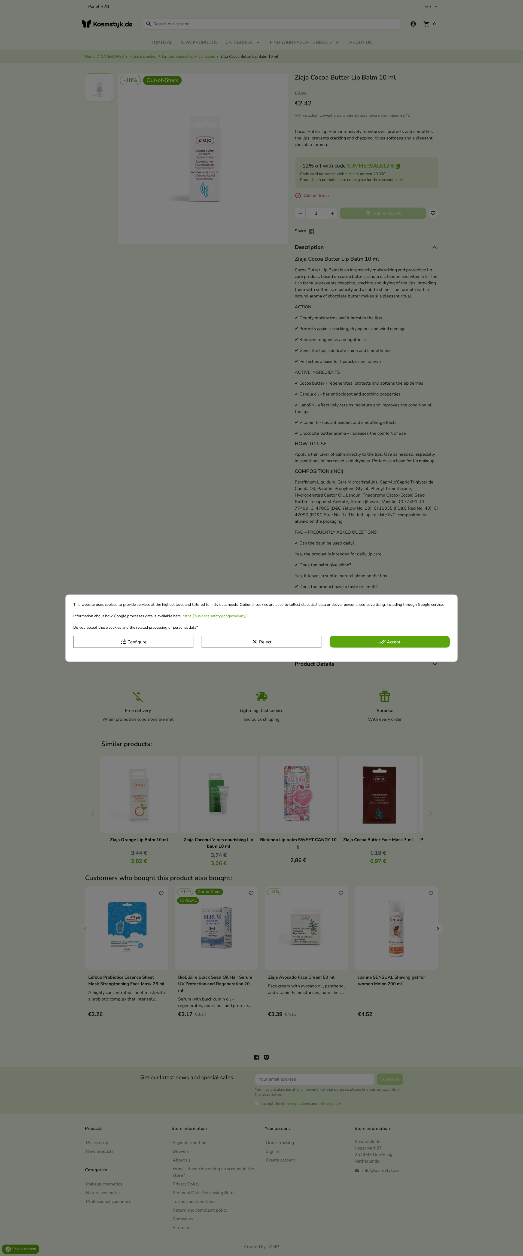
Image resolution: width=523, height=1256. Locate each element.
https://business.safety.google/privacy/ (214, 616)
